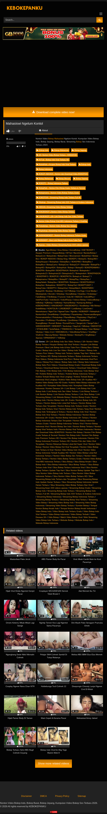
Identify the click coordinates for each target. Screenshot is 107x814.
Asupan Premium (43, 253)
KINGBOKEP (57, 305)
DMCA (43, 796)
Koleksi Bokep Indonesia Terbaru (80, 374)
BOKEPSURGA (87, 282)
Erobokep (91, 294)
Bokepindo (84, 270)
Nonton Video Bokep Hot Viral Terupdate (61, 447)
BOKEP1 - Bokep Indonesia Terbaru (53, 183)
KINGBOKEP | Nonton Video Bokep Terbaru (56, 212)
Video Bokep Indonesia (59, 514)
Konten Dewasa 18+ (55, 388)
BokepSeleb (41, 282)
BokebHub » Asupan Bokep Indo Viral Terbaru (57, 164)
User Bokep (94, 329)
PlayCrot (91, 317)
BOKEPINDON (94, 273)
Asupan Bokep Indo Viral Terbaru (64, 344)
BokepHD (40, 267)
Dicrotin (51, 294)
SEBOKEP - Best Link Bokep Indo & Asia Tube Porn (60, 240)
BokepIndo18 (55, 273)
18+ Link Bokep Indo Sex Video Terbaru (63, 341)
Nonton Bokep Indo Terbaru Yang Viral (76, 409)
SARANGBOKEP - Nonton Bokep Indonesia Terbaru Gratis (62, 235)
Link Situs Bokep (87, 394)
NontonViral (41, 314)
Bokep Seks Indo (69, 362)
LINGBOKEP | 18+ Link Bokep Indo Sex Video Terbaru (61, 216)
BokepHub (61, 267)
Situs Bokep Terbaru (78, 464)
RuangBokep (41, 323)
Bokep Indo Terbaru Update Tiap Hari (71, 353)
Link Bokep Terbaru (88, 391)
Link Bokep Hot (83, 388)
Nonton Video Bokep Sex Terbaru (68, 456)
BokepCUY (75, 264)
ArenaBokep (74, 250)
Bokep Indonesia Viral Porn (60, 359)
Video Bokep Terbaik (80, 514)
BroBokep (58, 291)
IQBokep (49, 303)
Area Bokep (63, 250)
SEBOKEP (56, 326)
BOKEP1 (73, 259)
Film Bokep (41, 371)
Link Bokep (70, 388)
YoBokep (61, 338)
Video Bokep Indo (43, 511)
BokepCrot (63, 264)
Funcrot (61, 297)
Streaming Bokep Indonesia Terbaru (79, 497)
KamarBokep (69, 303)
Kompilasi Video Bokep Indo (60, 385)
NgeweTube (63, 311)
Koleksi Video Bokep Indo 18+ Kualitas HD (77, 379)
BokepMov (53, 279)
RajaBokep (84, 320)
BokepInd (74, 270)
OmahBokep (53, 314)
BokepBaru (65, 262)
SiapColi (76, 326)
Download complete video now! (55, 112)
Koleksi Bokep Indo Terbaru (52, 374)
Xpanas (39, 338)
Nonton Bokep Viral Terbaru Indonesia (76, 429)
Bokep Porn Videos (51, 362)
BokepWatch (74, 288)
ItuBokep (58, 303)
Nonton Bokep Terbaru (83, 426)
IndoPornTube (42, 300)
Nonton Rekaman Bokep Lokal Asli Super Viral (66, 444)
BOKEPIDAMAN (92, 267)
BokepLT (87, 276)
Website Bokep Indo (84, 520)
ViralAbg (92, 332)
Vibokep (39, 332)
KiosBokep (84, 305)
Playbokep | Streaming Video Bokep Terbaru (56, 231)
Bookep (49, 291)
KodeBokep (41, 308)
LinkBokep (76, 308)
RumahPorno (69, 323)
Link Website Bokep (61, 397)
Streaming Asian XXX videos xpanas (52, 488)
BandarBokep (90, 253)
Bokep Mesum (64, 178)
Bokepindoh (81, 273)
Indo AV (70, 297)
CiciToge (81, 291)
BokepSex (52, 282)
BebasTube (63, 256)
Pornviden (40, 320)
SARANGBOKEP (43, 326)
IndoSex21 (54, 300)
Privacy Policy (62, 796)
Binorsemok (75, 256)
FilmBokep (52, 297)
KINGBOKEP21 (71, 305)
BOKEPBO (76, 262)
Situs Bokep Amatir (82, 461)
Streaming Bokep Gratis (79, 488)
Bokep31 (82, 259)
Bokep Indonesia (45, 169)
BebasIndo (51, 256)
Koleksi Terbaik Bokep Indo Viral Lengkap (54, 377)
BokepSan (84, 279)
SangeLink (81, 323)
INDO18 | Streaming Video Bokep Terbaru (55, 207)
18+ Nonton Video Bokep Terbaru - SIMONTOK (58, 155)
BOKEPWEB (87, 288)
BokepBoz (87, 262)
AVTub (69, 253)
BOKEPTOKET (84, 285)
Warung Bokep (51, 335)
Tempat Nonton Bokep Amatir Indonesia (77, 508)
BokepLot (77, 276)
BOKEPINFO (42, 276)
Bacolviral (78, 253)
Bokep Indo (43, 150)
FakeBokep (41, 297)
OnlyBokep (65, 314)
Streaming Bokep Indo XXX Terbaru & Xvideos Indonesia (76, 494)
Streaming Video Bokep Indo (61, 502)
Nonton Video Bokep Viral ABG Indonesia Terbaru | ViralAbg (63, 221)
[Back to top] (98, 805)
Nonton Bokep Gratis (81, 397)
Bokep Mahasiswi (56, 138)
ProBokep (50, 320)
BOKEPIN (40, 270)
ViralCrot (39, 335)
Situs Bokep (67, 461)
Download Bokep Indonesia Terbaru (60, 368)
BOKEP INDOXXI (48, 259)
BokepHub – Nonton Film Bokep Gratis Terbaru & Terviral (62, 188)
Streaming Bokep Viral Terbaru (73, 500)
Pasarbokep (77, 314)
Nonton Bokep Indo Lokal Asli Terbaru (60, 403)
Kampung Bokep (84, 303)
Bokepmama (41, 279)
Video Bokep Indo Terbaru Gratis (67, 511)
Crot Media (91, 291)
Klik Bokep (95, 305)
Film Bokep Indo (54, 371)
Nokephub (94, 311)
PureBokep (61, 320)
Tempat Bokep (80, 329)
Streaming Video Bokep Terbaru (60, 505)
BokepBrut (40, 264)
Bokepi (71, 267)
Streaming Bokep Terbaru (47, 500)
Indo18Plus (89, 297)
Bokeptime (50, 285)
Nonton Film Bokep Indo (69, 435)
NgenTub (53, 311)
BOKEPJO (54, 276)
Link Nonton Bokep (44, 394)
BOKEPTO (61, 285)
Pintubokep (57, 317)
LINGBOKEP (64, 308)
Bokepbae (54, 262)
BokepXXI (40, 291)
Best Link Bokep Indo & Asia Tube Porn (62, 347)
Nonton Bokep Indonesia (70, 415)
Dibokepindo (41, 294)
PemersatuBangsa (92, 314)
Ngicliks (74, 311)
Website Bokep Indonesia (47, 523)
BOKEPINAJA (62, 270)
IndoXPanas (66, 300)
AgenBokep (51, 250)
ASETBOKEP (87, 250)
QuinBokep (73, 320)
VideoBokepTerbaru (78, 332)
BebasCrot (40, 256)
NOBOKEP (83, 311)
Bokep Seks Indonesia (88, 362)
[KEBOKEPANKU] (53, 8)
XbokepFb (79, 335)
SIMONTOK (96, 326)
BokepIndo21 (68, 273)
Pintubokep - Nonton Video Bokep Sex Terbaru (57, 226)
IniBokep (39, 303)
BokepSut (40, 285)
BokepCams (52, 264)
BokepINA (50, 270)
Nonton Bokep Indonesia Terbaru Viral (67, 423)
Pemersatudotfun (43, 317)
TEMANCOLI (67, 329)
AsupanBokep (58, 253)
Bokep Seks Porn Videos (46, 365)
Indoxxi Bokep (79, 300)
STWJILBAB (42, 329)
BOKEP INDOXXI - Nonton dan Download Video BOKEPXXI (63, 174)
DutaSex (82, 294)
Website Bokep (66, 335)
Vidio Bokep (53, 517)
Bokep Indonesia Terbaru (63, 356)
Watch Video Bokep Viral (71, 517)
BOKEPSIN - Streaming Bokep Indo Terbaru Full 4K (60, 197)
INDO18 (78, 297)
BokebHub (86, 256)
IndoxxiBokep (93, 300)
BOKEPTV (51, 288)
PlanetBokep (69, 317)
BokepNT (63, 279)
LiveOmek (87, 308)
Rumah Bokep (55, 323)
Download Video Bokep (87, 368)
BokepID (79, 267)
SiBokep (85, 326)
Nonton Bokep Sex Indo (60, 426)
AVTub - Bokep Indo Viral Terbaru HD (54, 160)
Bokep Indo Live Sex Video (54, 350)
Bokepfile (85, 264)
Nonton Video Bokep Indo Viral (68, 450)
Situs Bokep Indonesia (57, 464)
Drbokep (60, 294)
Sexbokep (67, 326)
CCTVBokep (70, 291)
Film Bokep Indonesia (72, 371)
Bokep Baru (86, 347)
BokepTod (72, 285)
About (45, 130)
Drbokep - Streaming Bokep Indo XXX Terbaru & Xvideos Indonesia (66, 202)
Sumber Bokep (82, 505)
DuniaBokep (71, 294)
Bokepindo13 (41, 273)
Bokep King (62, 259)
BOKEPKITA (65, 276)
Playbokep (81, 317)
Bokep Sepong (80, 150)
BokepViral (63, 288)
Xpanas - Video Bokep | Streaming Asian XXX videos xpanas (63, 245)
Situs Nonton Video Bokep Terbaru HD (70, 476)
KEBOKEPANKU (43, 305)
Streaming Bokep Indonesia (49, 497)
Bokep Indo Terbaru (76, 350)
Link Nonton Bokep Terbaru (66, 394)
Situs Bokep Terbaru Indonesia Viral (69, 467)
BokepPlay (74, 279)
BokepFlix (95, 264)
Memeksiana (41, 311)
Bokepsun (74, 282)
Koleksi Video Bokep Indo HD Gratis (51, 382)
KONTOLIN (53, 308)
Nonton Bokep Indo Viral (77, 412)
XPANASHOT (50, 338)
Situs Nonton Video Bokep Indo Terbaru (53, 473)
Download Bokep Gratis (69, 365)
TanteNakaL (54, 329)
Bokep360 (92, 259)
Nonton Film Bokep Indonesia (73, 438)
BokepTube (41, 288)
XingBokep (90, 335)
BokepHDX (50, 267)
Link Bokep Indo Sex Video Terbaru (62, 391)
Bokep (79, 142)
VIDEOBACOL (61, 332)
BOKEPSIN (63, 282)
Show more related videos (53, 763)
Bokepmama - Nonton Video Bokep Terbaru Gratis (59, 193)
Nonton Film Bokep (74, 432)
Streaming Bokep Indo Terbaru (60, 491)
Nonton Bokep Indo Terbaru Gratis (73, 406)
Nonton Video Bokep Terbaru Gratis (66, 459)
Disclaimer (26, 796)
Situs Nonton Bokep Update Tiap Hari (82, 470)
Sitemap (82, 796)
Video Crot (49, 332)
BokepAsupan (42, 262)
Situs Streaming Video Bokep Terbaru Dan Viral (71, 485)
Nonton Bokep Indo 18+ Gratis (60, 400)
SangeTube (92, 323)
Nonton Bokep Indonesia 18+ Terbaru (72, 418)
